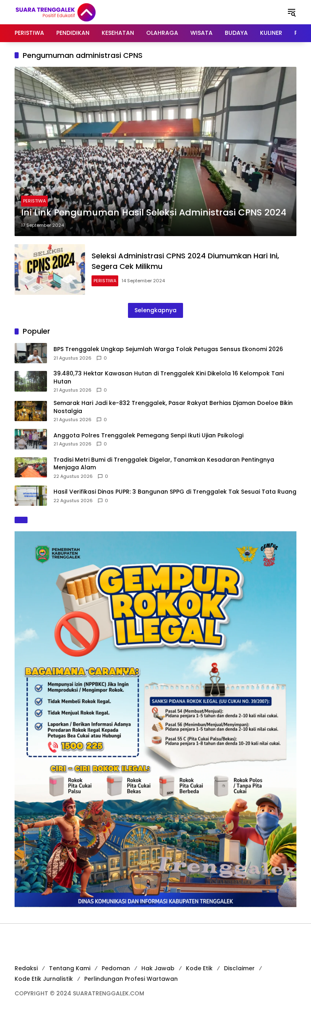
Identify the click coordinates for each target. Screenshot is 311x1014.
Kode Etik (199, 968)
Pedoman (116, 968)
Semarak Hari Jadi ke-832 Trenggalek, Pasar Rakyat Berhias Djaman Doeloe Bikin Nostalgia (173, 407)
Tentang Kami (69, 968)
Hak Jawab (158, 968)
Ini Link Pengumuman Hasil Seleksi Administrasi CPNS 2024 (153, 213)
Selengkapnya (155, 310)
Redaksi (26, 968)
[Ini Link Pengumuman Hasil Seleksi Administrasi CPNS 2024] (155, 151)
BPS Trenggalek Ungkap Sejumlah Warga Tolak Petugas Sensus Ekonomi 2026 (168, 349)
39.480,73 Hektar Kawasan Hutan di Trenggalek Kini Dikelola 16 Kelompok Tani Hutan (168, 378)
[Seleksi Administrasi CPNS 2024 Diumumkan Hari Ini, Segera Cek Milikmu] (50, 269)
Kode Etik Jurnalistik (44, 979)
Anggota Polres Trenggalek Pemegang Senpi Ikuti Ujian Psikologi (148, 435)
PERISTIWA (34, 201)
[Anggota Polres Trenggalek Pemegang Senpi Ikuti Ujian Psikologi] (31, 439)
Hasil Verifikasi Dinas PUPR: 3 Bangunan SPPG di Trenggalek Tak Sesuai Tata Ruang (174, 492)
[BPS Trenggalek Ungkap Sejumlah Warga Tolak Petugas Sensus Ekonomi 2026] (31, 353)
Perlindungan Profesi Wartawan (131, 979)
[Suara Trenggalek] (70, 12)
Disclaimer (239, 968)
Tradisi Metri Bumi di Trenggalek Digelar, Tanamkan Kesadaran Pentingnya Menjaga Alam (163, 464)
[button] (291, 12)
